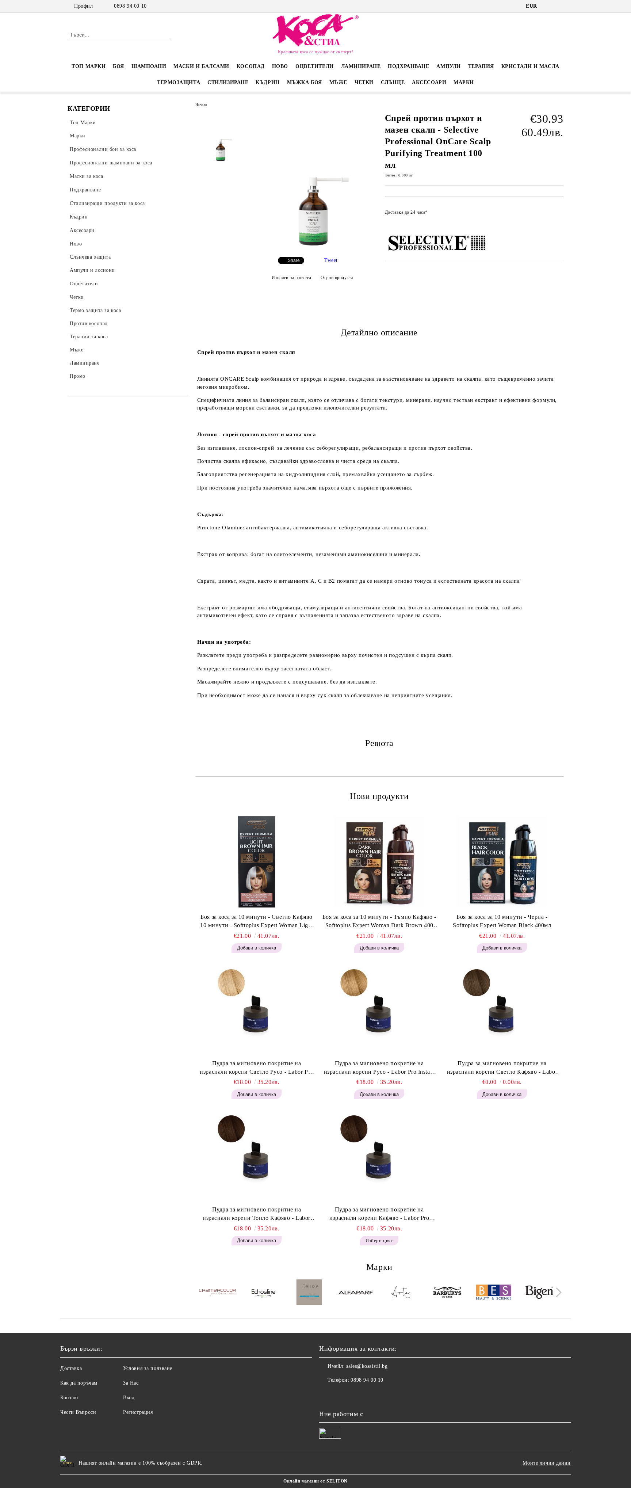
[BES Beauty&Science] (493, 1293)
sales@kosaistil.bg (366, 1366)
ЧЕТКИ (364, 82)
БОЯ (118, 66)
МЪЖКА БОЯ (304, 82)
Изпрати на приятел (291, 277)
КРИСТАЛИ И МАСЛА (530, 66)
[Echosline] (263, 1293)
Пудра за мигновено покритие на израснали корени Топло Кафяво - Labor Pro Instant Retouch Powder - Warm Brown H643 (256, 1214)
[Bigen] (539, 1293)
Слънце (393, 82)
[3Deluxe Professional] (309, 1293)
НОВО (280, 66)
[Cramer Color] (217, 1293)
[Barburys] (447, 1293)
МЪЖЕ (338, 82)
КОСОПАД (251, 66)
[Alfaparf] (355, 1293)
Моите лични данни (547, 1463)
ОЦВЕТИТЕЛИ (314, 66)
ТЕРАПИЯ (481, 66)
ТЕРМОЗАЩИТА (178, 82)
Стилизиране (227, 82)
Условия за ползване (147, 1368)
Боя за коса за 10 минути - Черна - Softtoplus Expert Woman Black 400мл (502, 921)
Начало (201, 105)
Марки (464, 82)
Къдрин (267, 82)
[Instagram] (559, 6)
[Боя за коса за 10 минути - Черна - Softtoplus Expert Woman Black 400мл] (502, 861)
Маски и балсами (201, 66)
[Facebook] (548, 6)
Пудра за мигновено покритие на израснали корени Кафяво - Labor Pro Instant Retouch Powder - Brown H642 (379, 1214)
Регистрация (138, 1412)
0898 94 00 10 (130, 6)
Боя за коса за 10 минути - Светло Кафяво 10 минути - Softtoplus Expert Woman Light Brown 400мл (256, 922)
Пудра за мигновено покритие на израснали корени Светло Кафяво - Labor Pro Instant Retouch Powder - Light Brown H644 (502, 1068)
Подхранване (408, 66)
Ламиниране (361, 66)
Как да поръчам (78, 1383)
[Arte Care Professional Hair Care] (401, 1293)
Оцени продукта (337, 277)
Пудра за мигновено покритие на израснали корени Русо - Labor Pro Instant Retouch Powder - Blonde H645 (379, 1068)
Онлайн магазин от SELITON (315, 1481)
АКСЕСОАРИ (429, 82)
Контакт (69, 1397)
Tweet (331, 260)
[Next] (557, 1292)
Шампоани (148, 66)
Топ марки (89, 66)
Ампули (448, 66)
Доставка (71, 1368)
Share (294, 260)
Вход (128, 1397)
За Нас (130, 1383)
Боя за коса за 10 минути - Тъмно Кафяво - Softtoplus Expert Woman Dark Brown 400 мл (379, 922)
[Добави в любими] (558, 214)
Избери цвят (379, 1240)
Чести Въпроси (78, 1412)
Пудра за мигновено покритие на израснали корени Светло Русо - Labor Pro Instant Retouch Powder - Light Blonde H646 (256, 1068)
